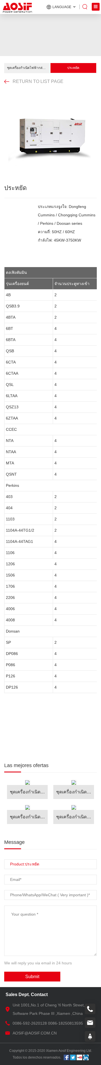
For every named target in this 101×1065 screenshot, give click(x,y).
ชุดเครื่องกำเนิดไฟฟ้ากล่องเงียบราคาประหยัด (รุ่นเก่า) (28, 68)
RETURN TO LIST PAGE (38, 81)
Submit (32, 976)
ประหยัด (73, 68)
